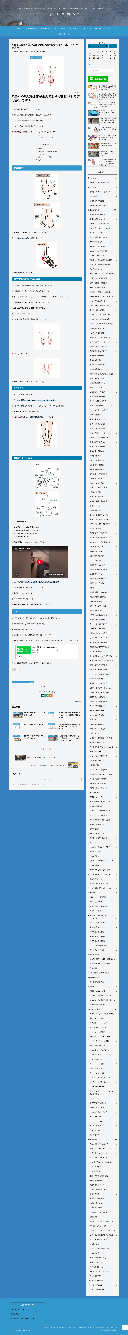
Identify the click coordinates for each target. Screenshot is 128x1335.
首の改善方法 (63, 1327)
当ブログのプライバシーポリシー (23, 1318)
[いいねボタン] (14, 669)
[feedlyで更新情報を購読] (47, 695)
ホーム (45, 1327)
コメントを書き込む (46, 779)
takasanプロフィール (18, 1309)
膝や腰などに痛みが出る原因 (48, 151)
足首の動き (40, 148)
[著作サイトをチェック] (42, 695)
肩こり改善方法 (73, 1327)
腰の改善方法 (82, 1327)
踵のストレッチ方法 (45, 157)
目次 (44, 145)
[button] (115, 71)
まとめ (39, 160)
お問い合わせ (15, 1314)
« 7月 (89, 64)
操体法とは (91, 1327)
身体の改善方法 (29, 682)
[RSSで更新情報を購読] (51, 695)
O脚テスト (42, 154)
